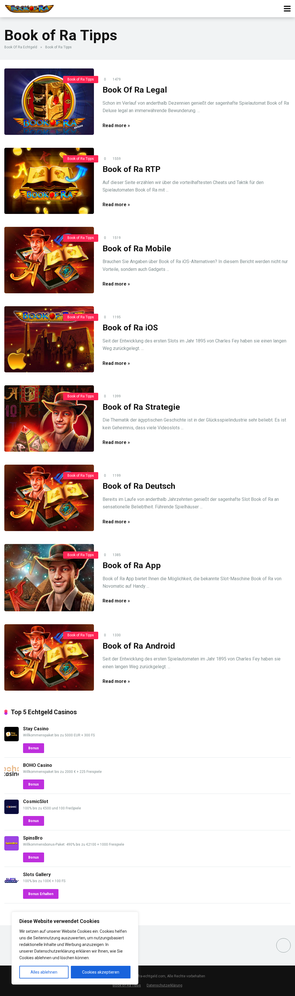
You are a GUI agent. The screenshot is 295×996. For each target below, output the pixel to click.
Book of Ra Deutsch (139, 486)
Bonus (33, 748)
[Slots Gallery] (11, 885)
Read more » (116, 125)
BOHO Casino (37, 765)
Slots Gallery (37, 874)
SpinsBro (33, 838)
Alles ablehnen (44, 972)
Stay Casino (36, 728)
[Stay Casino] (11, 739)
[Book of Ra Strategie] (49, 418)
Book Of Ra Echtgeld (20, 47)
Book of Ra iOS (130, 327)
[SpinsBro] (11, 849)
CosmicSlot (35, 801)
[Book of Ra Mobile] (49, 260)
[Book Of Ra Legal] (49, 101)
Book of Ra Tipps (80, 79)
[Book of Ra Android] (49, 657)
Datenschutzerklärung (164, 985)
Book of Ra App (132, 565)
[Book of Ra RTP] (49, 181)
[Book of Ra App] (49, 578)
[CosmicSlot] (11, 812)
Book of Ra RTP (131, 169)
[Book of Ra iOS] (49, 339)
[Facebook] (283, 945)
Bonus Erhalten (40, 894)
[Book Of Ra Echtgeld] (29, 7)
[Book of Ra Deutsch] (49, 498)
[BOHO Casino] (11, 776)
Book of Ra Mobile (137, 248)
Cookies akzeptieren (100, 972)
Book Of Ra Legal (135, 90)
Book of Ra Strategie (141, 407)
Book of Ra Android (139, 646)
